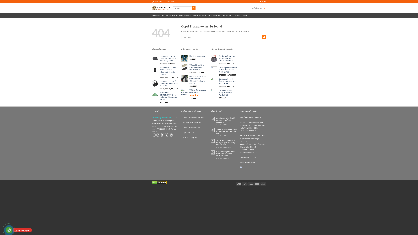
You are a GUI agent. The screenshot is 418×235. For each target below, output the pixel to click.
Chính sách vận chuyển (191, 127)
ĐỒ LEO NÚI (165, 15)
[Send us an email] (265, 2)
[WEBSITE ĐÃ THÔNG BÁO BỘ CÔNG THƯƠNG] (252, 170)
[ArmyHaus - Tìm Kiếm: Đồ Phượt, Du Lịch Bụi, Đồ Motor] (161, 8)
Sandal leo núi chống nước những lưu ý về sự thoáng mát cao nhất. (226, 142)
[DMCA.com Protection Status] (159, 182)
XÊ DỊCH (216, 15)
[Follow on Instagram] (263, 2)
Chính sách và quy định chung (193, 117)
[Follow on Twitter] (162, 135)
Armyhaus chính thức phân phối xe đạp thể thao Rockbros (226, 120)
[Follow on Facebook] (260, 2)
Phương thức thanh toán (192, 122)
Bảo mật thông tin (190, 137)
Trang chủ (156, 15)
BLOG (237, 15)
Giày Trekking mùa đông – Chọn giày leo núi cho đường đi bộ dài (226, 153)
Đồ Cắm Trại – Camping (181, 15)
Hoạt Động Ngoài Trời (201, 15)
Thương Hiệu (227, 15)
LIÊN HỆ (244, 15)
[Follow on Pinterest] (171, 135)
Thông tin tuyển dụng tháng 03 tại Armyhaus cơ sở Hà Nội (226, 131)
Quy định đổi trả (189, 132)
